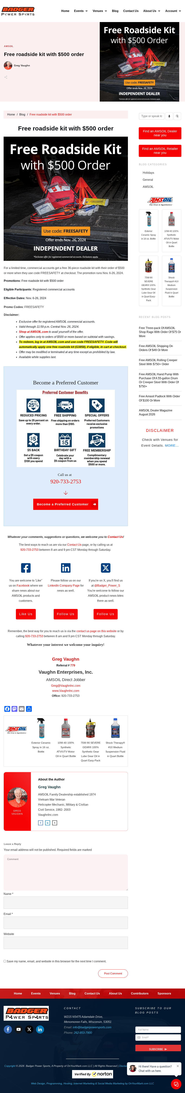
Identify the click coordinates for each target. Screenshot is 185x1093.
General (148, 179)
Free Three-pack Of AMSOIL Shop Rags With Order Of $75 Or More (160, 332)
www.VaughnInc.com (65, 690)
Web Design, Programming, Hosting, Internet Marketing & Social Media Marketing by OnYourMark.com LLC (92, 1083)
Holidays (148, 172)
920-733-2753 (29, 549)
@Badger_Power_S (107, 585)
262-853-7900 (83, 1032)
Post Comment (113, 973)
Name (8, 893)
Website (9, 934)
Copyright (9, 1065)
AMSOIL (8, 46)
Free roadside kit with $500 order (44, 54)
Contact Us (74, 544)
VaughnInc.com (48, 814)
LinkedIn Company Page (64, 585)
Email (8, 914)
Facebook (23, 585)
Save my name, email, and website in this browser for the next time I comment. (56, 961)
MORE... (172, 445)
